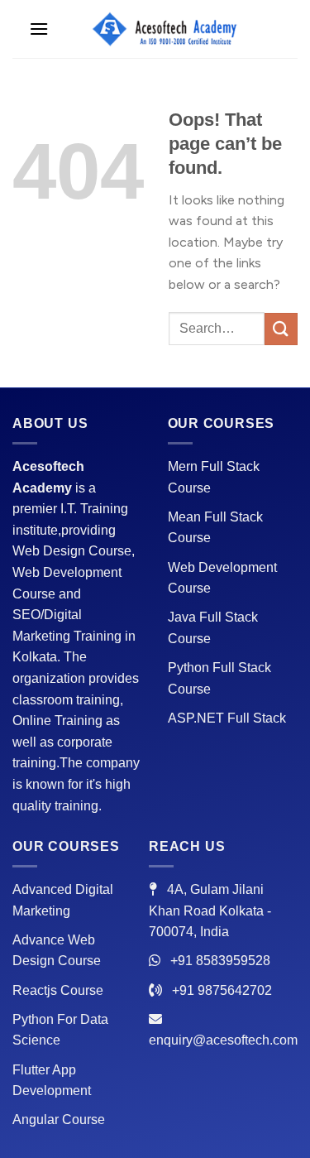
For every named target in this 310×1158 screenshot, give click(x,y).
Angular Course (58, 1119)
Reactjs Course (57, 990)
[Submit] (281, 329)
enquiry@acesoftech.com (223, 1040)
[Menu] (38, 28)
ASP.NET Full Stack (227, 718)
